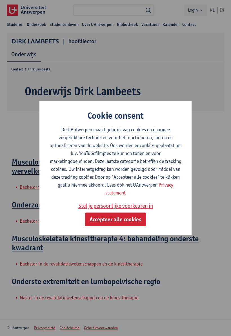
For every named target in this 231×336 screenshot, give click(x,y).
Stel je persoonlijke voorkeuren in (115, 205)
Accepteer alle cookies (115, 219)
